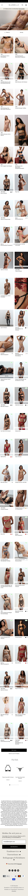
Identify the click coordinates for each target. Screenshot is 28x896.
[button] (26, 1)
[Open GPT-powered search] (23, 5)
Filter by (8, 32)
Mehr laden (14, 750)
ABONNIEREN (14, 846)
